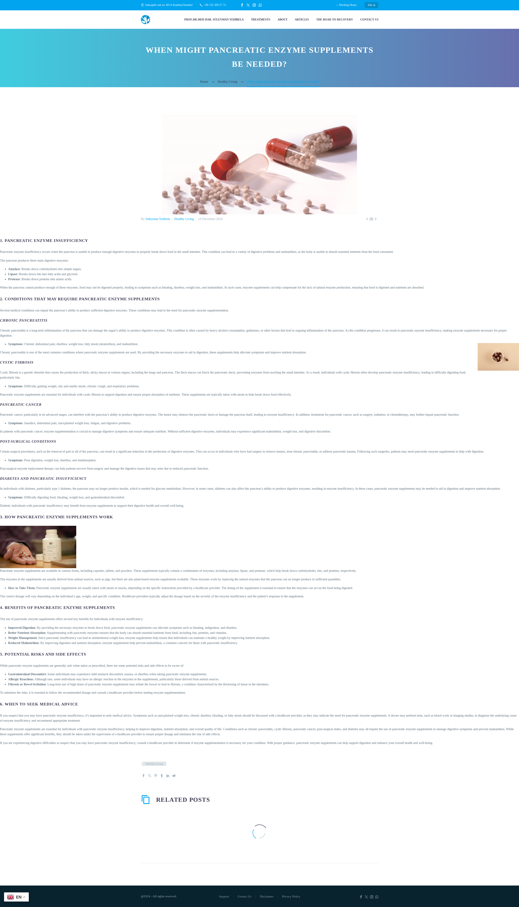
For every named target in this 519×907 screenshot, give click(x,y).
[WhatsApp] (260, 5)
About (282, 19)
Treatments (260, 19)
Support (224, 896)
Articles (302, 19)
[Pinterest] (155, 775)
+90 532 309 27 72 (215, 4)
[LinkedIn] (167, 775)
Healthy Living (184, 219)
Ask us (371, 4)
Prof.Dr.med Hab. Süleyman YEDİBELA (214, 19)
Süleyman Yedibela (158, 219)
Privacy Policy (291, 896)
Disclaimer (266, 896)
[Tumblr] (161, 775)
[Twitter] (248, 5)
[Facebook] (242, 5)
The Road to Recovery (334, 19)
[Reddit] (174, 775)
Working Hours (348, 4)
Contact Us (369, 19)
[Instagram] (254, 5)
